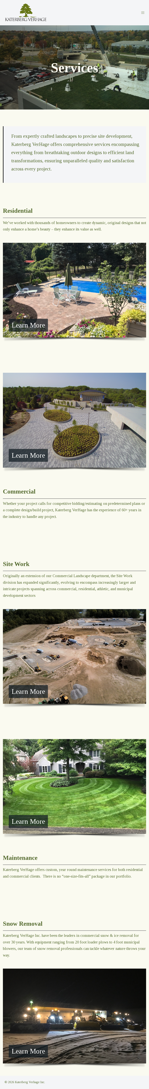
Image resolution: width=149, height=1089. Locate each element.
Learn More (28, 325)
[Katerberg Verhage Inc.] (26, 12)
